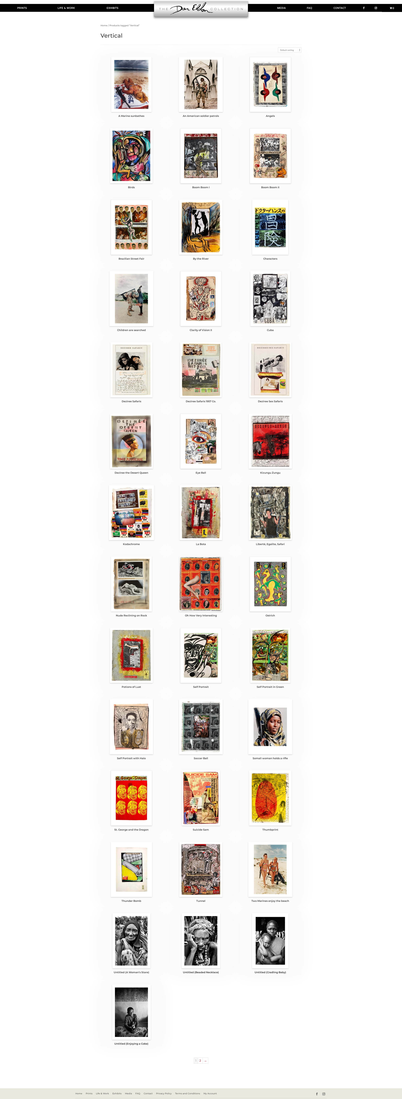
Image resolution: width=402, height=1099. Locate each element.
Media (281, 8)
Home (103, 25)
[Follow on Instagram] (324, 1094)
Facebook (364, 8)
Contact (340, 8)
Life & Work (66, 8)
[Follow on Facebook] (317, 1094)
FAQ (309, 8)
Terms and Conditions (187, 1093)
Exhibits (112, 8)
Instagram (376, 8)
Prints (22, 8)
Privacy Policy (164, 1093)
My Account (210, 1093)
